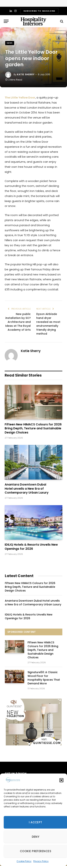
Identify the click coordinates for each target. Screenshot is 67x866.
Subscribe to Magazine (39, 10)
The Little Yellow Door (20, 97)
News (10, 43)
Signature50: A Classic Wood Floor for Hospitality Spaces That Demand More (44, 677)
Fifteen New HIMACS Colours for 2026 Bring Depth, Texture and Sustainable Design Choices (33, 428)
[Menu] (6, 21)
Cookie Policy (24, 861)
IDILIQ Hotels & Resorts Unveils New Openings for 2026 (31, 546)
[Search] (61, 21)
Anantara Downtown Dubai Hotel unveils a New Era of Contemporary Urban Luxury (27, 488)
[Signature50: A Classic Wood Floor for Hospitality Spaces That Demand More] (14, 676)
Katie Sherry (25, 74)
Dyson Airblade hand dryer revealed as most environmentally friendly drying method (48, 324)
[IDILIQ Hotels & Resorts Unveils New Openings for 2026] (33, 522)
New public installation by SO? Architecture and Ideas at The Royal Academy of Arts (18, 322)
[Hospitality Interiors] (33, 21)
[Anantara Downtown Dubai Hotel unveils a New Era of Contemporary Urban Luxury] (33, 462)
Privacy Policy (41, 861)
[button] (61, 780)
